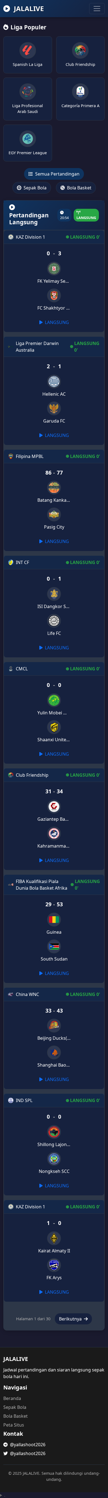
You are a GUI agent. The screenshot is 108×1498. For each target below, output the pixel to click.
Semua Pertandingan (56, 174)
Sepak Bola (34, 188)
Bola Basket (78, 188)
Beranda (12, 1398)
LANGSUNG (56, 322)
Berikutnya (71, 1319)
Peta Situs (13, 1425)
